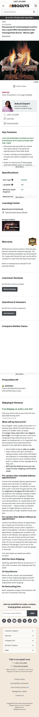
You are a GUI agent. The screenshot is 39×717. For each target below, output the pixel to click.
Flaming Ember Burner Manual (16, 212)
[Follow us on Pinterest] (25, 621)
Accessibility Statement (19, 683)
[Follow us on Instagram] (19, 621)
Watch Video (21, 86)
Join (32, 613)
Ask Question (9, 313)
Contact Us (19, 695)
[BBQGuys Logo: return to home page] (19, 6)
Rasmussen (6, 36)
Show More (20, 167)
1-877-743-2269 (20, 1)
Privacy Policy (19, 679)
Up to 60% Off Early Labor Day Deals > (19, 18)
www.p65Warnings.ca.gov (11, 391)
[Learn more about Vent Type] (12, 180)
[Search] (34, 12)
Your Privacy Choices (18, 687)
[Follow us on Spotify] (35, 621)
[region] (19, 62)
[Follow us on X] (9, 621)
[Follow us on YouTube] (14, 621)
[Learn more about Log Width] (12, 184)
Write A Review (10, 289)
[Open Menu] (3, 6)
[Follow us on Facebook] (4, 621)
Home (4, 21)
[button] (19, 630)
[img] (19, 60)
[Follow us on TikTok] (30, 621)
